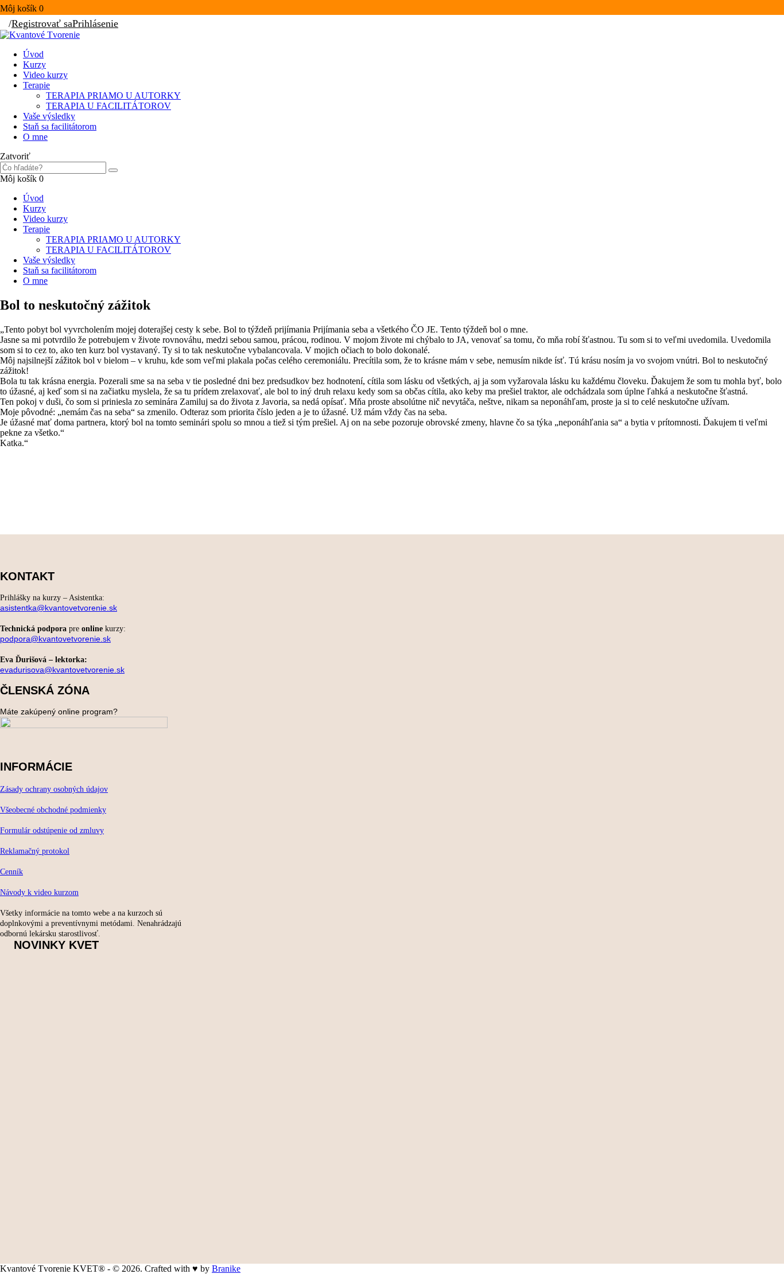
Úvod (33, 54)
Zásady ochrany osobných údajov (54, 789)
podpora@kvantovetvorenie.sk (55, 638)
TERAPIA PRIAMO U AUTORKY (113, 95)
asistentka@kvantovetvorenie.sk (58, 607)
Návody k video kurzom (39, 892)
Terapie (36, 85)
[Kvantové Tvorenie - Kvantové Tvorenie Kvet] (40, 35)
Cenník (11, 871)
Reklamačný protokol (34, 851)
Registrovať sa (41, 23)
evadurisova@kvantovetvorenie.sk (62, 669)
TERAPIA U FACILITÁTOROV (108, 106)
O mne (35, 137)
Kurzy (34, 64)
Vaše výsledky (49, 116)
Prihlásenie (95, 23)
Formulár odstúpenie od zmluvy (52, 830)
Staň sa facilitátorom (59, 126)
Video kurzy (45, 75)
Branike (226, 1268)
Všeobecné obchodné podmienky (53, 810)
